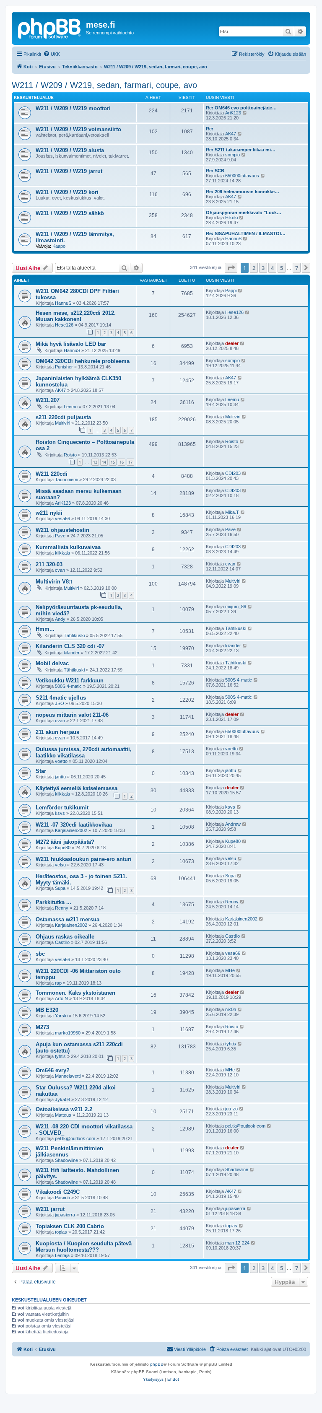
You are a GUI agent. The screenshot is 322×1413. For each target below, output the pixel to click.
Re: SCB (215, 170)
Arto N (61, 998)
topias (61, 1231)
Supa (60, 888)
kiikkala (62, 552)
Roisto (70, 454)
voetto (61, 761)
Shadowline (66, 1160)
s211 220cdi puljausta (63, 417)
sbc (40, 954)
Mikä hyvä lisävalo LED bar (71, 344)
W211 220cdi (52, 474)
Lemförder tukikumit (62, 807)
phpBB (157, 1364)
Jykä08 (62, 1099)
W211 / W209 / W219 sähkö (70, 213)
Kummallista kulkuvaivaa (68, 547)
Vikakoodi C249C (58, 1192)
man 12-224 (237, 1242)
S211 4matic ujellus (61, 698)
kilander (72, 652)
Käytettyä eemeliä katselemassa (76, 788)
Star (41, 771)
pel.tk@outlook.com (75, 1138)
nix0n (230, 1009)
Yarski (61, 1015)
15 (113, 462)
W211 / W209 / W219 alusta (70, 150)
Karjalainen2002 (71, 830)
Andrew (233, 824)
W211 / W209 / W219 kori (67, 192)
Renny (61, 907)
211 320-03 (49, 564)
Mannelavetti (67, 1076)
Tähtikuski (74, 635)
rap (58, 982)
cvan (60, 570)
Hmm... (45, 629)
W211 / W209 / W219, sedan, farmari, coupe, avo (104, 85)
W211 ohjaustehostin (62, 530)
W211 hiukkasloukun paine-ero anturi (84, 859)
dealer (232, 343)
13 (95, 462)
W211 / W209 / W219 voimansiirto (78, 129)
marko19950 (67, 1032)
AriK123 (233, 112)
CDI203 (233, 473)
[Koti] (50, 27)
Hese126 (64, 324)
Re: (209, 128)
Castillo (62, 942)
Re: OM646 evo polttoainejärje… (241, 107)
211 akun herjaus (57, 732)
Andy (60, 619)
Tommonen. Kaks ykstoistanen (75, 993)
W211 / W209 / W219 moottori (73, 108)
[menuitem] (51, 54)
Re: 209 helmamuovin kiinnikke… (242, 191)
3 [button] (263, 268)
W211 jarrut (50, 1209)
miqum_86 (235, 606)
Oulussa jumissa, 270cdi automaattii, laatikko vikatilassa (84, 752)
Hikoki (231, 217)
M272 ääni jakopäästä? (65, 842)
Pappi (230, 290)
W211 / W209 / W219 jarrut (69, 171)
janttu (60, 776)
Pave (60, 535)
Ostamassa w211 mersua (67, 919)
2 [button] (253, 268)
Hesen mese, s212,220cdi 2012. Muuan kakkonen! (76, 316)
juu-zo (231, 1108)
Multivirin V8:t (54, 581)
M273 (42, 1027)
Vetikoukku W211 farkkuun (70, 680)
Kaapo (58, 246)
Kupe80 (62, 847)
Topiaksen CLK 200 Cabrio (70, 1226)
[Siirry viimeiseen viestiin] (240, 290)
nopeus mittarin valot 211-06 (72, 715)
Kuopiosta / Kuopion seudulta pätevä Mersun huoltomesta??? (84, 1246)
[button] (231, 268)
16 (121, 462)
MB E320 (47, 1010)
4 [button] (272, 268)
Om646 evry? (53, 1070)
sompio (232, 154)
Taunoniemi (66, 479)
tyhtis (60, 1056)
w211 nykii (49, 513)
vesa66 (62, 518)
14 (104, 462)
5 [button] (281, 268)
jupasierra (65, 1214)
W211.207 (48, 400)
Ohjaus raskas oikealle (65, 936)
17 (130, 462)
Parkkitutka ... (53, 902)
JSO (59, 703)
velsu (60, 864)
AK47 (230, 133)
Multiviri (62, 422)
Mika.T (232, 512)
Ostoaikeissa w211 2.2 (64, 1109)
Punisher (64, 366)
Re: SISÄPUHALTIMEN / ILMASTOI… (246, 233)
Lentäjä (62, 1255)
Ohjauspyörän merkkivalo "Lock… (243, 212)
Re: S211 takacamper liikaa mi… (240, 149)
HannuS (233, 238)
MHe (230, 970)
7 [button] (296, 268)
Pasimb (62, 1197)
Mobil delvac (52, 663)
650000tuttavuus (242, 175)
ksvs (60, 813)
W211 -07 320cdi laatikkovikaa (74, 825)
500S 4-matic (68, 686)
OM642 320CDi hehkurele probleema (83, 361)
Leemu (71, 406)
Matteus (63, 1114)
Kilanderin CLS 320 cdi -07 (70, 646)
